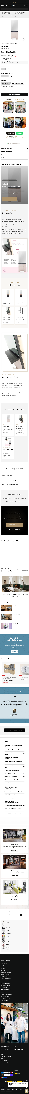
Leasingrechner (4, 987)
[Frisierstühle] (14, 835)
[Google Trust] (9, 1081)
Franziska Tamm (15, 623)
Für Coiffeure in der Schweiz (6, 996)
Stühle (15, 1088)
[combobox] (14, 9)
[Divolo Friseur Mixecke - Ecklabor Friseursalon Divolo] (9, 673)
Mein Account (3, 1065)
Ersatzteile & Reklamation (5, 989)
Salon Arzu (14, 606)
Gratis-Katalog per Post (5, 985)
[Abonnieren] (21, 915)
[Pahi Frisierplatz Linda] (9, 554)
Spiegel (6, 43)
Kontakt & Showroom (14, 529)
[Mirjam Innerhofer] (6, 617)
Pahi (8, 659)
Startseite (2, 43)
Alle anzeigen (25, 570)
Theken (24, 1088)
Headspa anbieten (4, 976)
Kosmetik (3, 1091)
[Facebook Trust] (19, 1081)
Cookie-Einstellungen (5, 1062)
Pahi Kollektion (19, 502)
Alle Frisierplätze (7, 498)
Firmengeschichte (4, 1000)
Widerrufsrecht (4, 1060)
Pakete (13, 1089)
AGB (2, 1054)
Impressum (3, 1064)
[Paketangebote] (14, 887)
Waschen (19, 1088)
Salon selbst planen (4, 970)
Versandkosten (5, 58)
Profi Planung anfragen (5, 974)
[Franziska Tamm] (6, 626)
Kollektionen (3, 1089)
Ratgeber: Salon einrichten (6, 972)
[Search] (26, 9)
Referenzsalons (4, 963)
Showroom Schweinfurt (5, 983)
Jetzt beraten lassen (10, 199)
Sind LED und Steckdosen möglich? (10, 484)
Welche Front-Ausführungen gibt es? (10, 480)
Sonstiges (8, 1089)
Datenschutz (3, 1058)
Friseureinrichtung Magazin (6, 978)
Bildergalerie (3, 965)
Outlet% (17, 1089)
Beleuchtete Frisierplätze (13, 43)
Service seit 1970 (9, 1091)
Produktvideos (3, 968)
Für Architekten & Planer (5, 998)
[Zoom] (23, 39)
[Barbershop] (14, 862)
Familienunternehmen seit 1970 (6, 994)
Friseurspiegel (9, 502)
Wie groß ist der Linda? (7, 475)
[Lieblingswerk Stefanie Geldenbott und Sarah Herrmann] (15, 584)
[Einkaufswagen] (23, 6)
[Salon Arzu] (6, 608)
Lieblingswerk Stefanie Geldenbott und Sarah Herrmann (15, 595)
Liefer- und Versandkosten (6, 1056)
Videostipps (3, 967)
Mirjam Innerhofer (16, 614)
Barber (21, 1089)
